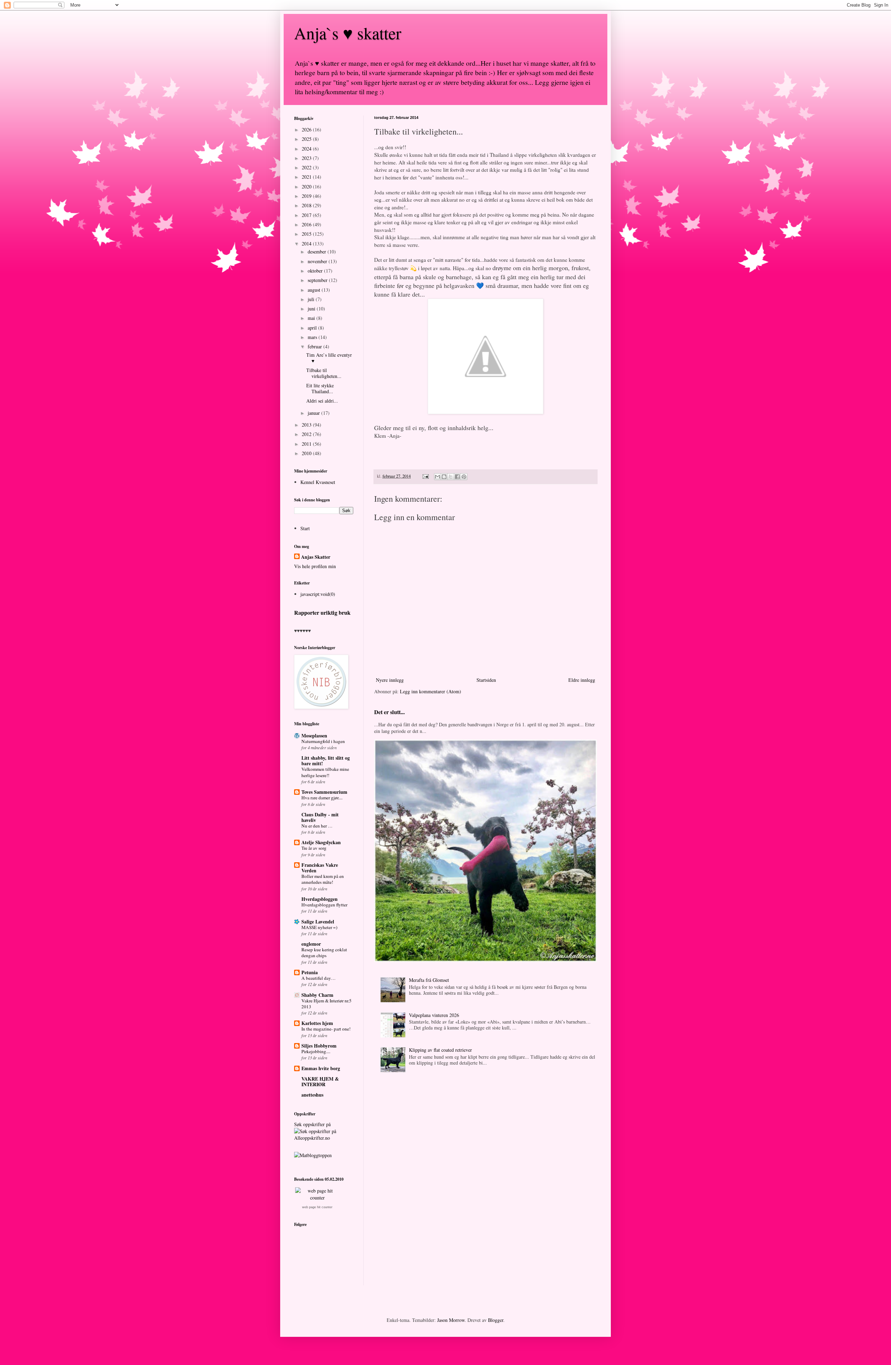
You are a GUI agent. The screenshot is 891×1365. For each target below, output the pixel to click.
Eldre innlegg (581, 680)
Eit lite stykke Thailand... (320, 388)
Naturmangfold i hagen (323, 741)
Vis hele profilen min (315, 566)
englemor (311, 943)
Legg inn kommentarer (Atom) (430, 691)
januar (314, 413)
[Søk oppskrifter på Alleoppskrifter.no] (313, 1155)
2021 (307, 176)
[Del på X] (450, 476)
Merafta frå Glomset (429, 980)
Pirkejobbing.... (315, 1051)
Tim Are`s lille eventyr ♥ (329, 358)
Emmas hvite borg (320, 1068)
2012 (307, 434)
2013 (307, 424)
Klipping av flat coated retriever (440, 1050)
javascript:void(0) (317, 594)
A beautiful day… (318, 978)
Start (305, 528)
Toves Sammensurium (324, 791)
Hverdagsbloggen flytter (324, 905)
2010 (307, 453)
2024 (307, 148)
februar (315, 346)
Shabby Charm (317, 995)
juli (312, 299)
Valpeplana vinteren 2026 (434, 1015)
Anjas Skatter (315, 557)
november (318, 261)
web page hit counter (317, 1207)
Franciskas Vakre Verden (319, 867)
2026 (307, 129)
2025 (307, 139)
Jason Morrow (451, 1320)
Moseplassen (314, 735)
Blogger (495, 1320)
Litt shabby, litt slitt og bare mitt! (325, 760)
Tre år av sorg (313, 848)
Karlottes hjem (317, 1023)
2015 (307, 234)
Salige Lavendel (317, 921)
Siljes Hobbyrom (319, 1045)
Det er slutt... (389, 712)
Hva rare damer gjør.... (321, 797)
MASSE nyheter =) (319, 927)
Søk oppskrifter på (312, 1124)
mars (313, 337)
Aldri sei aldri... (322, 400)
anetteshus (312, 1094)
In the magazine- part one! (325, 1029)
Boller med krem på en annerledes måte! (322, 879)
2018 (307, 205)
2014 (307, 243)
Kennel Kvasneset (317, 482)
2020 (307, 186)
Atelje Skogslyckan (321, 842)
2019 (307, 196)
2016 (307, 224)
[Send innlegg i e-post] (425, 476)
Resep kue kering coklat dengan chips (324, 952)
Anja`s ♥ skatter (347, 33)
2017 (307, 215)
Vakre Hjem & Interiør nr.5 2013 (326, 1004)
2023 (307, 158)
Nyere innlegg (390, 680)
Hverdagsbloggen (319, 899)
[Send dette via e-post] (437, 476)
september (318, 280)
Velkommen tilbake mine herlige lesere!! (325, 772)
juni (312, 308)
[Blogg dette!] (444, 476)
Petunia (309, 972)
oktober (316, 270)
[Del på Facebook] (457, 476)
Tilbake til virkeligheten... (323, 373)
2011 (307, 444)
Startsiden (486, 680)
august (315, 289)
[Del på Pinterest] (463, 476)
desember (318, 251)
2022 (307, 167)
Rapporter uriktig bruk (322, 612)
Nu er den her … (316, 826)
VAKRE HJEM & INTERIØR (320, 1081)
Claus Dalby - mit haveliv (320, 817)
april (313, 327)
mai (312, 318)
